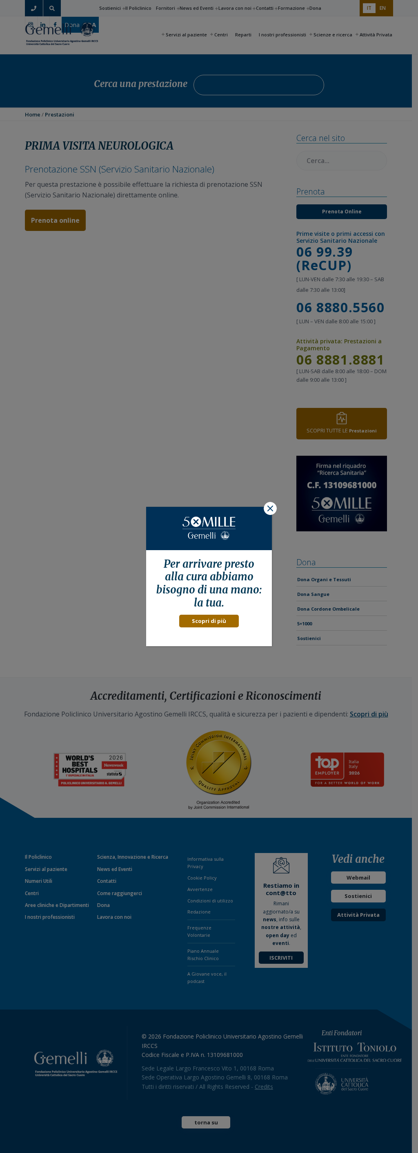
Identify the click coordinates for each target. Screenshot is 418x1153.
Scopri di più (209, 621)
